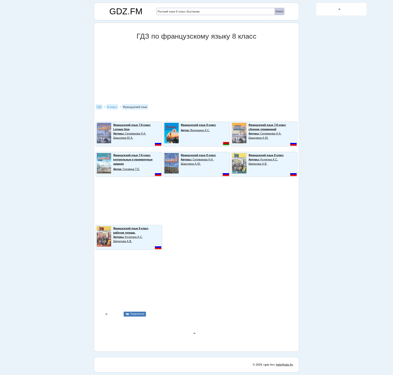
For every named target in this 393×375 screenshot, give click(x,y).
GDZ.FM (125, 11)
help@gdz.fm (284, 364)
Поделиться (137, 313)
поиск (279, 11)
